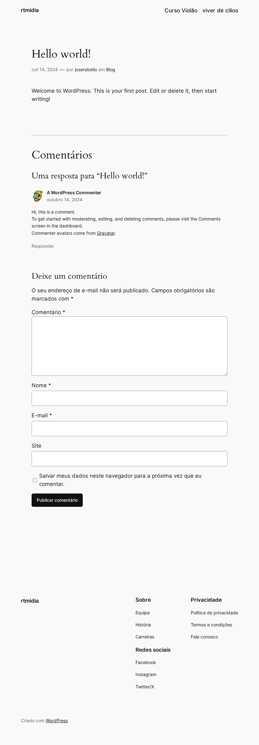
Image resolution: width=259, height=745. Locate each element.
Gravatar (106, 233)
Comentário (48, 312)
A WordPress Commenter (74, 192)
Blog (110, 69)
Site (36, 446)
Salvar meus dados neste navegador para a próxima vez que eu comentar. (120, 480)
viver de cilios (220, 10)
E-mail (42, 415)
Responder (43, 246)
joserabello (86, 69)
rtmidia (30, 10)
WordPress (57, 720)
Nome (41, 385)
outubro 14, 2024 (64, 199)
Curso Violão (181, 10)
